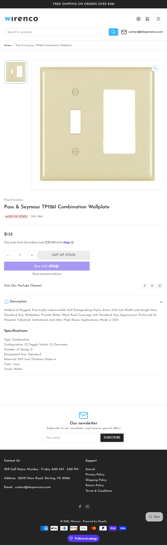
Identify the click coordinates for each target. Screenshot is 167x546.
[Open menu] (158, 18)
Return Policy (95, 485)
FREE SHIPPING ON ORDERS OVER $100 (83, 4)
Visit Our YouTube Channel (23, 285)
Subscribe (112, 437)
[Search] (113, 32)
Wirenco (75, 521)
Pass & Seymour (13, 200)
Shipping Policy (96, 480)
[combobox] (61, 32)
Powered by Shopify (95, 521)
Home (7, 45)
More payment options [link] (47, 273)
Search (90, 469)
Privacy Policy (95, 474)
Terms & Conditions (99, 491)
